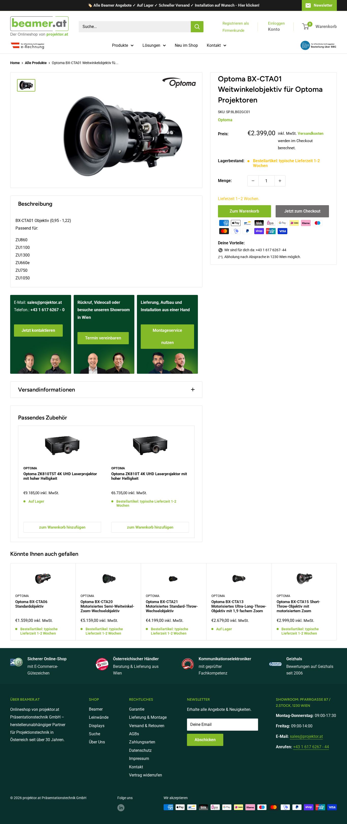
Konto (274, 29)
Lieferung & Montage (148, 717)
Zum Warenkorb (244, 211)
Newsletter (323, 5)
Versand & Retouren (146, 725)
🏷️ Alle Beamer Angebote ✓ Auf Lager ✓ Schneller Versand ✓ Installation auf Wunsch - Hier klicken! (173, 5)
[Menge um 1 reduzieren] (253, 180)
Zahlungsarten (142, 742)
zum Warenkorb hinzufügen (62, 527)
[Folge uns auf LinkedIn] (120, 807)
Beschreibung (35, 203)
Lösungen (151, 45)
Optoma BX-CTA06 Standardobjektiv (31, 604)
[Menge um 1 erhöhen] (280, 180)
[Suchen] (197, 26)
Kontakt (214, 45)
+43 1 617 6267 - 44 (311, 746)
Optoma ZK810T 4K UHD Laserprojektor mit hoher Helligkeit (149, 476)
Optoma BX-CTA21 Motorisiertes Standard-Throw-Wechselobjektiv (172, 606)
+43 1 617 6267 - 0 (47, 309)
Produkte (120, 45)
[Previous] (18, 481)
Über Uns (97, 742)
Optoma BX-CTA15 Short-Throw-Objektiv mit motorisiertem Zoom (298, 606)
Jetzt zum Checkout (302, 211)
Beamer (96, 709)
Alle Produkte (36, 63)
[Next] (194, 481)
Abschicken (205, 739)
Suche (94, 733)
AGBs (134, 733)
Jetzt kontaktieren (38, 330)
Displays (96, 725)
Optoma (225, 119)
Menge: (225, 180)
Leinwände (98, 717)
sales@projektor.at (44, 302)
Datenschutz (140, 750)
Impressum (139, 758)
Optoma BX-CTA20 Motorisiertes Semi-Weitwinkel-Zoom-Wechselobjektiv (107, 606)
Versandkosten (310, 133)
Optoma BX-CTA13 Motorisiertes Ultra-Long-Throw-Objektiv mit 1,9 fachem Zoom (238, 606)
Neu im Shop (186, 45)
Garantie (136, 709)
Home (15, 63)
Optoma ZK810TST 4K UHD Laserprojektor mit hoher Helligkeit (60, 476)
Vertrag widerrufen (145, 775)
